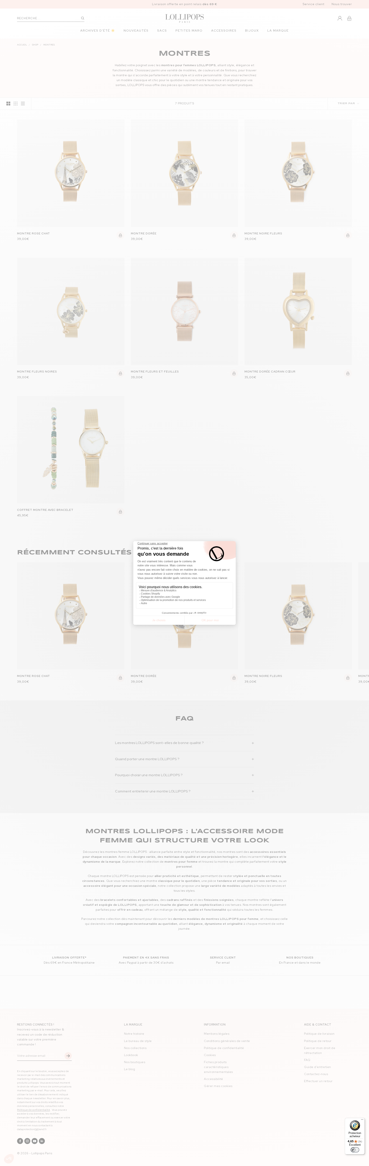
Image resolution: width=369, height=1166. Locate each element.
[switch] (355, 1149)
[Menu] (362, 1120)
